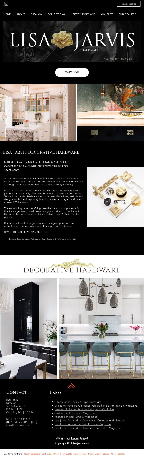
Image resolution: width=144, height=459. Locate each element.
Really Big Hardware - (69, 454)
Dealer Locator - (95, 454)
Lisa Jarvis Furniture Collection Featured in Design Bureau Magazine (96, 405)
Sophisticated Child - (51, 454)
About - (114, 454)
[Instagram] (6, 3)
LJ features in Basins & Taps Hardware (78, 402)
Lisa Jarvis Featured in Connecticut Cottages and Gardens (90, 420)
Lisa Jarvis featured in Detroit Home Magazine (83, 424)
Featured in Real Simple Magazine (76, 416)
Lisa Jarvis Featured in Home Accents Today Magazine (88, 428)
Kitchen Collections (32, 454)
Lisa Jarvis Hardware (13, 454)
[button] (58, 14)
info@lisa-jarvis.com (18, 425)
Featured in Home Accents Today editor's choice (84, 409)
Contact (121, 454)
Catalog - (107, 454)
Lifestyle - (83, 454)
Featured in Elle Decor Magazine (75, 413)
